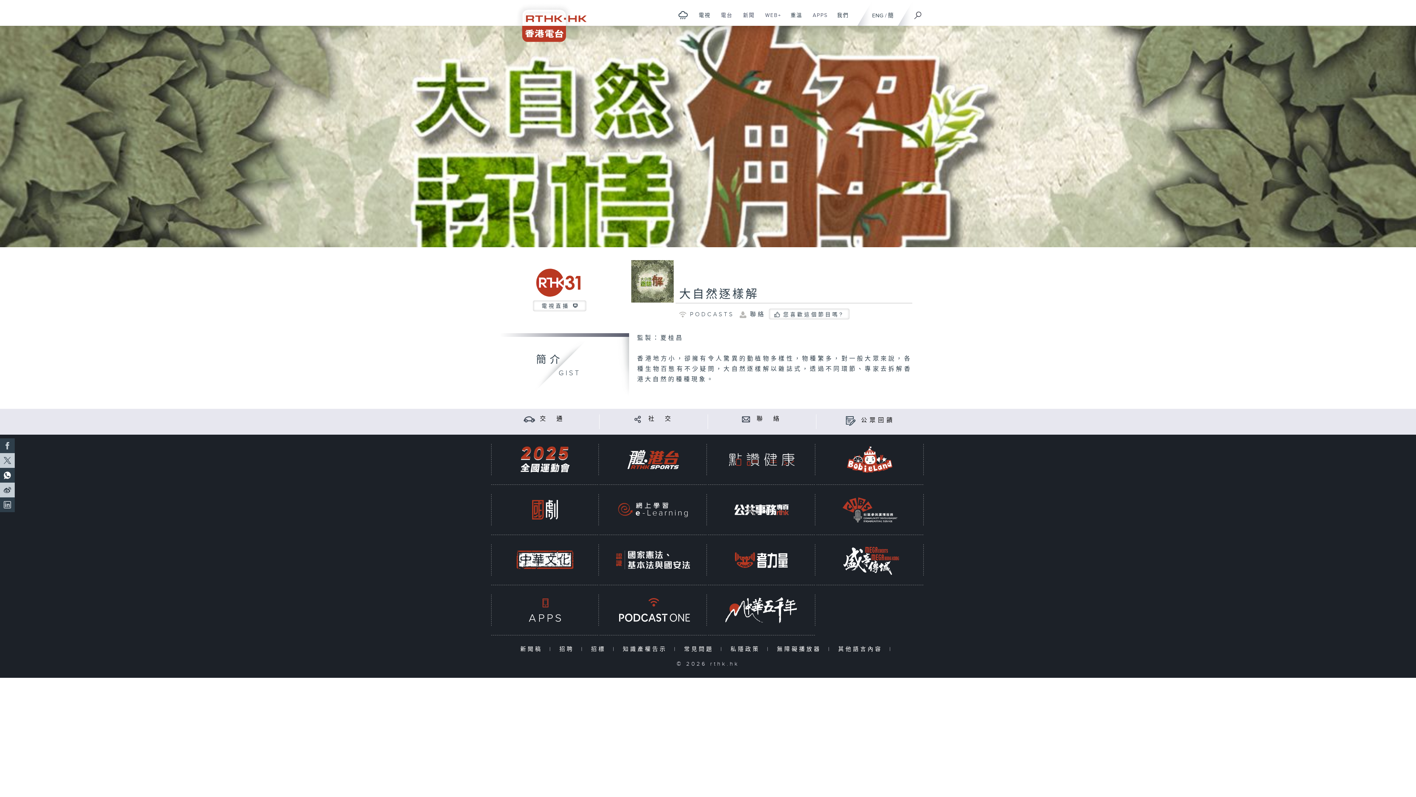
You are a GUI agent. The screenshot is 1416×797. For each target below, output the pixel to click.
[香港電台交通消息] (529, 419)
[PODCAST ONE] (653, 610)
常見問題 (700, 649)
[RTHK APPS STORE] (545, 610)
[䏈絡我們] (746, 419)
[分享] (637, 419)
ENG (878, 16)
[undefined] (683, 15)
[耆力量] (761, 560)
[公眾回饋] (850, 420)
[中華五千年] (761, 610)
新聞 (746, 19)
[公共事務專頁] (761, 509)
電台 (724, 19)
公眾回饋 (878, 420)
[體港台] (653, 459)
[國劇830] (545, 509)
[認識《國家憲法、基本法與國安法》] (653, 560)
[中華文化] (545, 560)
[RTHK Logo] (549, 21)
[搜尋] (918, 13)
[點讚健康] (761, 459)
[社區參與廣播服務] (870, 509)
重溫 (793, 19)
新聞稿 (533, 649)
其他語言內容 (862, 649)
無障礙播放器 (801, 649)
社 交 (660, 418)
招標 (600, 649)
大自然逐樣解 (719, 294)
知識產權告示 (646, 649)
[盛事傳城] (870, 560)
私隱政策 (746, 649)
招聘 (568, 649)
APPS (817, 19)
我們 (840, 19)
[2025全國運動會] (545, 459)
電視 (702, 19)
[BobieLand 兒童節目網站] (870, 459)
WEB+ (770, 19)
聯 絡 (769, 418)
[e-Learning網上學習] (653, 509)
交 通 (552, 418)
